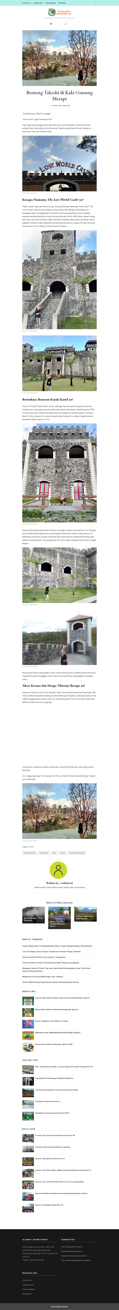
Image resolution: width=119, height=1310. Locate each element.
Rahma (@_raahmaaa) (61, 105)
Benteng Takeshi (29, 853)
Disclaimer (62, 3)
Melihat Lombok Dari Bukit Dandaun (84, 917)
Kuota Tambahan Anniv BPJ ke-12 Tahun (51, 1021)
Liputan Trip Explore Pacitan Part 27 (50, 1159)
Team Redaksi (50, 3)
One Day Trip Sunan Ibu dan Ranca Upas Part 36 (55, 1135)
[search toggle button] (65, 24)
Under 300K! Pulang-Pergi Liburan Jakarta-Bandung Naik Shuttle (50, 982)
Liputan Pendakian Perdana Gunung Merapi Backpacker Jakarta (61, 1193)
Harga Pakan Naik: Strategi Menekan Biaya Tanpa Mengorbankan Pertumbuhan (57, 946)
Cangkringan (44, 853)
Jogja (47, 113)
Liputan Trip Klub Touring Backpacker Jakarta (57, 923)
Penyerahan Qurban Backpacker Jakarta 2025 (53, 1044)
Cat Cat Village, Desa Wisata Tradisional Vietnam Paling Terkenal (51, 951)
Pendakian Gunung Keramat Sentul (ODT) (52, 1113)
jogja (54, 853)
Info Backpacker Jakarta (71, 1247)
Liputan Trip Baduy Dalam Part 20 (49, 1205)
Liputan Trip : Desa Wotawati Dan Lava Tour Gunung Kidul (59, 1182)
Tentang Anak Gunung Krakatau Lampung (52, 1147)
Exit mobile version (59, 1306)
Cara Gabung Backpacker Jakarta (76, 1260)
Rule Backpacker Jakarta (72, 1251)
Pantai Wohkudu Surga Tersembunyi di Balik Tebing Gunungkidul (50, 962)
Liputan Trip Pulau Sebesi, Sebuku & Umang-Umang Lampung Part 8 (63, 1170)
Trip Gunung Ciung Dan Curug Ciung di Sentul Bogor (56, 1090)
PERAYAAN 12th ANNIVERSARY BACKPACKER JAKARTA (58, 1033)
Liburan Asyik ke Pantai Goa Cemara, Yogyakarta (44, 957)
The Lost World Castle (76, 853)
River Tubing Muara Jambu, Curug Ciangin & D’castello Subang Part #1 (64, 1067)
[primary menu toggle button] (51, 23)
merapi (62, 853)
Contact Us (26, 3)
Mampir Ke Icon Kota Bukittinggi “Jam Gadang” (42, 976)
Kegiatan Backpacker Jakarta (74, 1256)
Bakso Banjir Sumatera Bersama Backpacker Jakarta (56, 1009)
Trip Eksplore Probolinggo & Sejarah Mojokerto (54, 1078)
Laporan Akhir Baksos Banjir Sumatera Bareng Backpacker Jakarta (62, 998)
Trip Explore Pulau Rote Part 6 (47, 1101)
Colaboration (38, 3)
